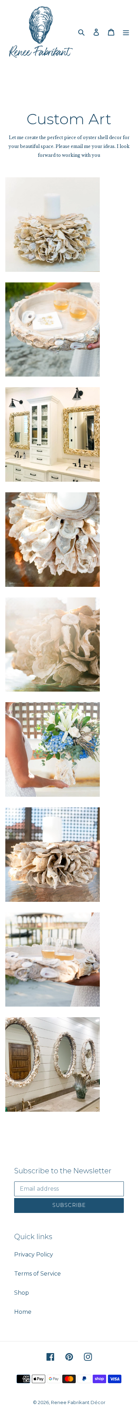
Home (22, 1311)
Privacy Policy (33, 1254)
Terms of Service (37, 1273)
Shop (21, 1292)
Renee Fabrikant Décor (78, 1402)
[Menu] (126, 32)
